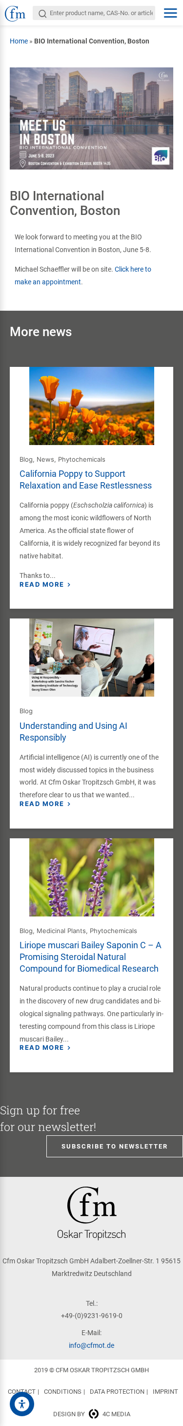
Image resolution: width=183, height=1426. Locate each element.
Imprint (165, 1391)
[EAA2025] (22, 1404)
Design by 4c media (91, 1414)
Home (19, 41)
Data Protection (117, 1391)
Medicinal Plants (61, 931)
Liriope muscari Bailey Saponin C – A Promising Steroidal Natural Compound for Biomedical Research (91, 957)
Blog (26, 459)
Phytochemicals (81, 459)
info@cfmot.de (91, 1345)
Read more (42, 584)
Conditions (62, 1391)
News (45, 459)
